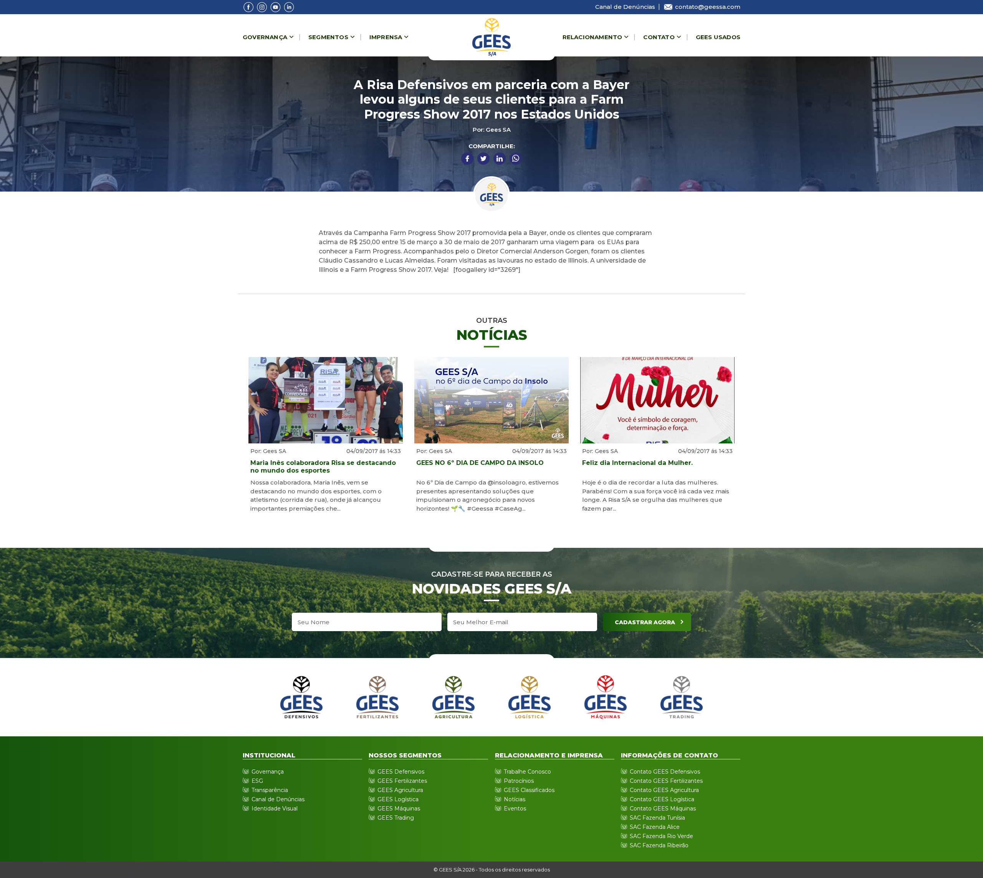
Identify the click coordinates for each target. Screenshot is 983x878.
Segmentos (328, 37)
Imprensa (385, 37)
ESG (257, 780)
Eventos (515, 808)
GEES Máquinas (398, 808)
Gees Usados (718, 37)
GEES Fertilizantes (402, 780)
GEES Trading (395, 817)
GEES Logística (398, 799)
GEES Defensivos (400, 771)
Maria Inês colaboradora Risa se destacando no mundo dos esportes (323, 466)
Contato (658, 37)
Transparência (270, 790)
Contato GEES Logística (662, 799)
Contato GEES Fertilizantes (666, 780)
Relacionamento (592, 37)
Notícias (514, 799)
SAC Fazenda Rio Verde (661, 836)
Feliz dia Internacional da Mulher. (637, 462)
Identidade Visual (275, 808)
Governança (265, 37)
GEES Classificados (529, 790)
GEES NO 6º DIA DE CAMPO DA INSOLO (480, 462)
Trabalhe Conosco (527, 771)
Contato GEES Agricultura (664, 790)
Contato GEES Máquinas (663, 808)
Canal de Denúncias (625, 6)
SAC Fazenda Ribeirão (659, 845)
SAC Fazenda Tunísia (657, 817)
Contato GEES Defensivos (665, 771)
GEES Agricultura (400, 790)
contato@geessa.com (707, 6)
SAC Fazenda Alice (655, 826)
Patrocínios (519, 780)
